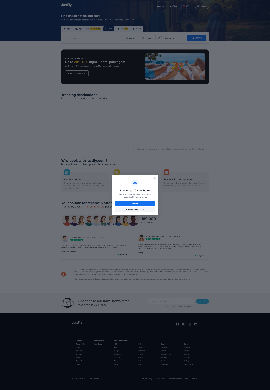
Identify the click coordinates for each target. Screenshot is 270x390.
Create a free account (135, 209)
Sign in (135, 203)
